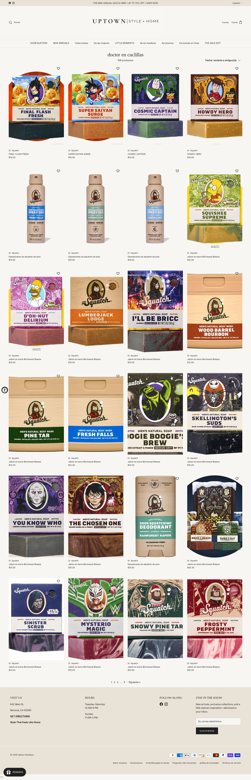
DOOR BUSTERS (38, 43)
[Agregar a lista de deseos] (59, 68)
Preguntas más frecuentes (184, 763)
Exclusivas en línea (189, 43)
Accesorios (168, 43)
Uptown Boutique (26, 755)
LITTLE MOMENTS (124, 43)
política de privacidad (209, 763)
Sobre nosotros (120, 763)
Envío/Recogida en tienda (157, 763)
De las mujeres (101, 43)
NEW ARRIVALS (61, 43)
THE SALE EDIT (213, 43)
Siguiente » (134, 682)
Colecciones (81, 43)
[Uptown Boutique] (125, 22)
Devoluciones (136, 763)
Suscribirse (207, 731)
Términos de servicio (231, 763)
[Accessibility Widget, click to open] (4, 390)
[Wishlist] (1, 777)
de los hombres (148, 43)
